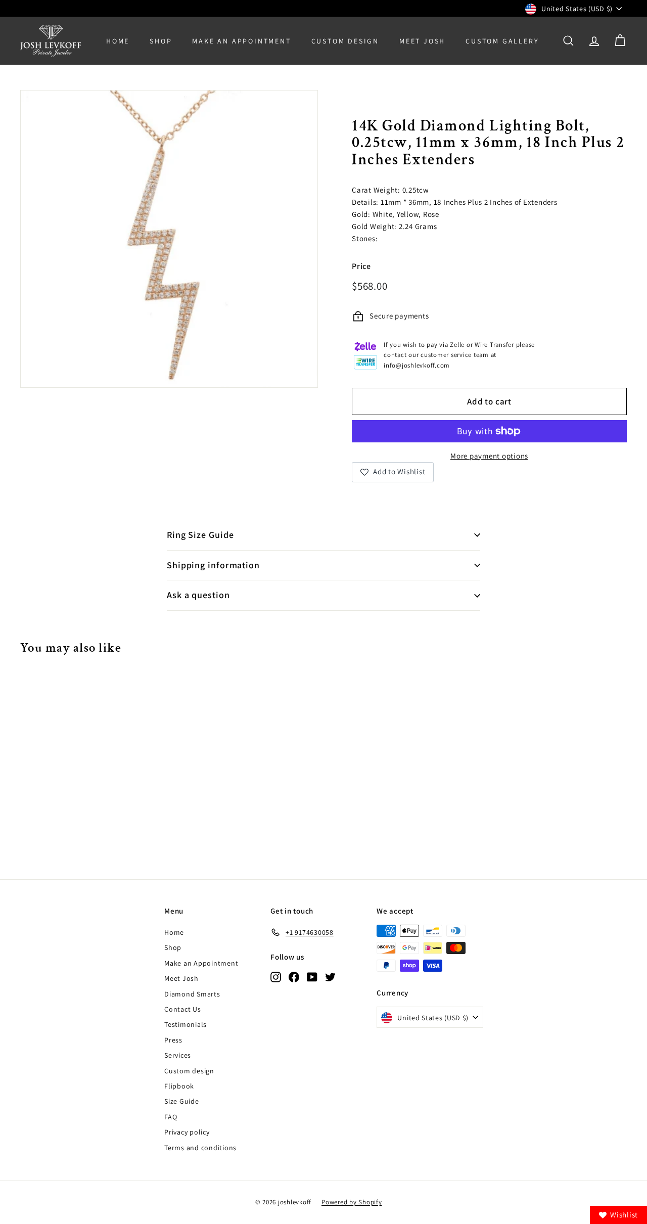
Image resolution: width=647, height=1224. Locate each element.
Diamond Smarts (192, 994)
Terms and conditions (200, 1147)
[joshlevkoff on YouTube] (312, 976)
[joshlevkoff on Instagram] (275, 976)
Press (173, 1040)
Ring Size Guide (200, 534)
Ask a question (198, 595)
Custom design (189, 1070)
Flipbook (179, 1086)
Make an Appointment (201, 963)
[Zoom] (169, 238)
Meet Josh (422, 41)
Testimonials (185, 1024)
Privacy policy (187, 1132)
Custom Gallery (502, 41)
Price (361, 266)
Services (177, 1055)
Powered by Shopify (351, 1202)
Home (117, 41)
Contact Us (182, 1009)
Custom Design (345, 41)
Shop (161, 41)
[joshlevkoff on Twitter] (330, 976)
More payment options (489, 456)
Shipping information (213, 565)
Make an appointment (241, 41)
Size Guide (181, 1101)
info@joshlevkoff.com (417, 365)
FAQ (170, 1116)
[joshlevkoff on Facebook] (294, 976)
